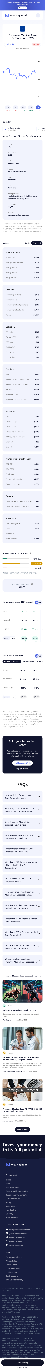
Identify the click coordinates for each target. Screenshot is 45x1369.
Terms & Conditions (14, 1257)
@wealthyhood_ (16, 1241)
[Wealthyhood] (16, 15)
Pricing (8, 1202)
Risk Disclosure (12, 1276)
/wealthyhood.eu (16, 1245)
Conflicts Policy (12, 1272)
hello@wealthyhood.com (19, 1230)
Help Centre (11, 1210)
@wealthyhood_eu (17, 1237)
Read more (22, 8)
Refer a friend (11, 1206)
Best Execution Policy (14, 1280)
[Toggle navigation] (38, 15)
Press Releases (12, 1217)
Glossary (9, 1214)
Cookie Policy (11, 1265)
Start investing (22, 1362)
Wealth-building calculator (17, 1191)
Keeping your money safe (16, 1195)
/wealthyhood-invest (18, 1233)
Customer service (13, 1199)
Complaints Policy (13, 1268)
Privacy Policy (11, 1261)
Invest (8, 1180)
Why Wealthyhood (13, 1187)
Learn (8, 1183)
